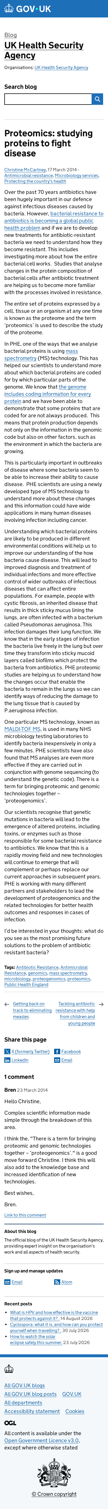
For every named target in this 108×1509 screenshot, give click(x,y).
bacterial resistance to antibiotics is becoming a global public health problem (53, 220)
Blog (10, 35)
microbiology (17, 978)
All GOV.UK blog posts (30, 1394)
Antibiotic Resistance (37, 967)
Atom (66, 1282)
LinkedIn (20, 1060)
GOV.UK (72, 1394)
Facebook (71, 1051)
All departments (23, 1402)
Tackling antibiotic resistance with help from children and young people (75, 1013)
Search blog (20, 86)
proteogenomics (49, 978)
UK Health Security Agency (44, 50)
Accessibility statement (32, 1411)
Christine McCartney (25, 169)
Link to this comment (25, 1215)
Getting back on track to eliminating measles (32, 1010)
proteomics (78, 978)
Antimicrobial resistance (28, 175)
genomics (37, 973)
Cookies (74, 1411)
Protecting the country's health (35, 181)
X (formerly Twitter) (31, 1051)
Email (66, 1060)
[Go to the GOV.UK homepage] (27, 8)
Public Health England (26, 984)
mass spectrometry (68, 973)
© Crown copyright (54, 1494)
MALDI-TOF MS (22, 729)
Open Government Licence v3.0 (41, 1440)
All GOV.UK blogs (24, 1385)
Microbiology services (76, 175)
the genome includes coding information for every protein (47, 393)
